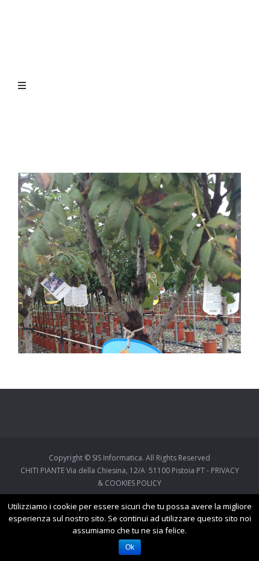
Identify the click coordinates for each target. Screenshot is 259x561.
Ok (129, 547)
